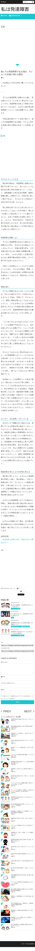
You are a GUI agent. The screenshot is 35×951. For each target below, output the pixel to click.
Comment (5, 662)
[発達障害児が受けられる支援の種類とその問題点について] (5, 624)
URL (4, 689)
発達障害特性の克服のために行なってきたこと (22, 719)
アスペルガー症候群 (15, 608)
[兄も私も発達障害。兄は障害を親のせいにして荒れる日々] (5, 607)
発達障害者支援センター (16, 626)
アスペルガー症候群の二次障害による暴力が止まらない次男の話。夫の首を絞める (22, 790)
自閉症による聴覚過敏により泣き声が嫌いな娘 (22, 896)
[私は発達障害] (15, 9)
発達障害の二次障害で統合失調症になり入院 (22, 910)
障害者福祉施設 (26, 626)
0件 (3, 77)
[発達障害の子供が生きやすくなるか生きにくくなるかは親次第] (5, 632)
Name (3, 676)
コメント (14, 588)
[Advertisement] (17, 46)
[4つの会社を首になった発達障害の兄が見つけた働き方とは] (5, 615)
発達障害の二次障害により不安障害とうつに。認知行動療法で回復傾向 (22, 812)
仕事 (12, 617)
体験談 (22, 635)
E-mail (4, 683)
